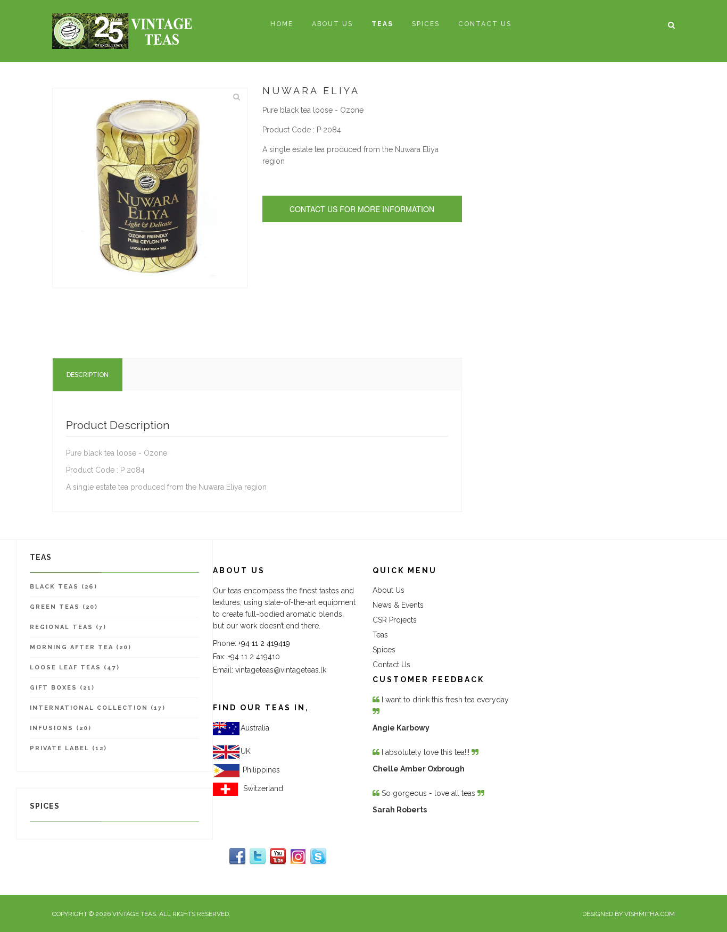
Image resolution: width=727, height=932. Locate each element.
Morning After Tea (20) (80, 647)
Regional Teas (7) (68, 627)
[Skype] (318, 856)
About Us (388, 590)
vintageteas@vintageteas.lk (280, 670)
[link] (261, 770)
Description (88, 375)
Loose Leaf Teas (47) (75, 667)
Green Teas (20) (64, 606)
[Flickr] (298, 856)
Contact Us (391, 664)
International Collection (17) (98, 707)
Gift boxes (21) (62, 687)
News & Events (398, 605)
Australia (255, 728)
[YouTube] (277, 856)
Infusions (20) (61, 728)
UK (246, 751)
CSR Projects (395, 620)
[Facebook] (237, 856)
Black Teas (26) (63, 586)
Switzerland (261, 788)
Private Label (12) (68, 748)
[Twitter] (257, 856)
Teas (380, 635)
